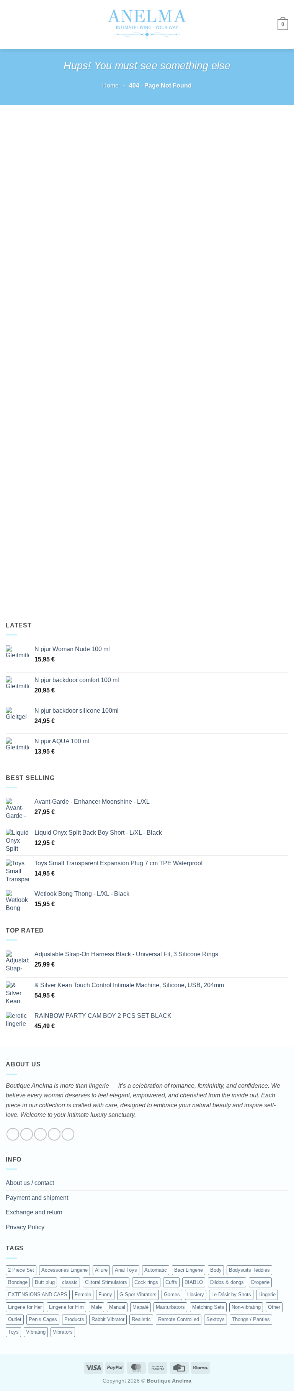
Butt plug (45, 1282)
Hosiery (195, 1294)
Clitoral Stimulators (106, 1282)
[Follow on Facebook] (13, 1134)
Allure (101, 1270)
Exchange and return (34, 1212)
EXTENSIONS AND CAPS (37, 1294)
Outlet (14, 1319)
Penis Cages (43, 1319)
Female (83, 1294)
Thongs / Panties (251, 1319)
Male (96, 1307)
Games (172, 1294)
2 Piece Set (21, 1270)
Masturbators (170, 1307)
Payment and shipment (37, 1197)
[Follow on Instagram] (26, 1134)
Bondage (18, 1282)
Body (216, 1270)
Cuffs (171, 1282)
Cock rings (146, 1282)
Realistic (141, 1319)
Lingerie (267, 1294)
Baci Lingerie (188, 1270)
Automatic (155, 1270)
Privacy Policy (25, 1227)
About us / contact (30, 1183)
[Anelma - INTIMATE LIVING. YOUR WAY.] (147, 24)
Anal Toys (126, 1270)
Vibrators (63, 1332)
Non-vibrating (246, 1307)
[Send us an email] (54, 1134)
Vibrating (36, 1332)
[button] (10, 24)
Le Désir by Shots (231, 1294)
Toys (13, 1332)
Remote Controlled (178, 1319)
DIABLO (194, 1282)
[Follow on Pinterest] (68, 1134)
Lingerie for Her (25, 1307)
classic (70, 1282)
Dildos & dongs (227, 1282)
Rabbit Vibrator (107, 1319)
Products (74, 1319)
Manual (117, 1307)
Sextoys (215, 1319)
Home (110, 85)
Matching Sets (208, 1307)
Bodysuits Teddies (249, 1270)
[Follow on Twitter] (40, 1134)
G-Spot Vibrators (138, 1294)
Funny (105, 1294)
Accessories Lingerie (64, 1270)
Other (274, 1307)
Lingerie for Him (66, 1307)
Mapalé (140, 1307)
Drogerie (260, 1282)
